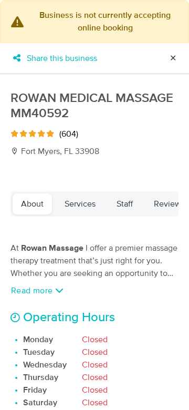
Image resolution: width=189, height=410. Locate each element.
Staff (125, 204)
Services (80, 204)
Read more (33, 290)
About (32, 204)
